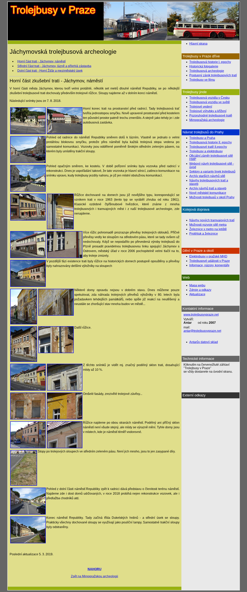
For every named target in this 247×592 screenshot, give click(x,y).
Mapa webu (197, 285)
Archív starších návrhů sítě (207, 176)
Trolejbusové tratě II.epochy (208, 146)
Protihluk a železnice (203, 233)
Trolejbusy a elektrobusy (206, 151)
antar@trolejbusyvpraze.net (202, 330)
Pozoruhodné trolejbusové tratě (210, 115)
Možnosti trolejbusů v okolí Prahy (211, 197)
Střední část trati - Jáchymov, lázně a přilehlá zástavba (54, 66)
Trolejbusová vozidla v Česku (209, 97)
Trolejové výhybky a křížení (207, 111)
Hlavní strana (198, 43)
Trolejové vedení (200, 106)
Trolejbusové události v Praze (209, 260)
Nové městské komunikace (207, 192)
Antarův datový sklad (203, 342)
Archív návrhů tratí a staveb (207, 188)
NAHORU (95, 569)
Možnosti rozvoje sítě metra (208, 224)
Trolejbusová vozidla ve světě (209, 102)
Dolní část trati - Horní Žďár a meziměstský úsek (50, 70)
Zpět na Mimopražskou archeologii (94, 576)
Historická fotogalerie (203, 66)
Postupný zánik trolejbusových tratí (213, 75)
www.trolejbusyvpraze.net (201, 314)
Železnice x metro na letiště (208, 229)
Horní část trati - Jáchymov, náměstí (41, 61)
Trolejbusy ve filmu (202, 79)
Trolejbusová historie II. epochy (210, 142)
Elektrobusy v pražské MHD (208, 256)
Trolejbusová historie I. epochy (210, 62)
